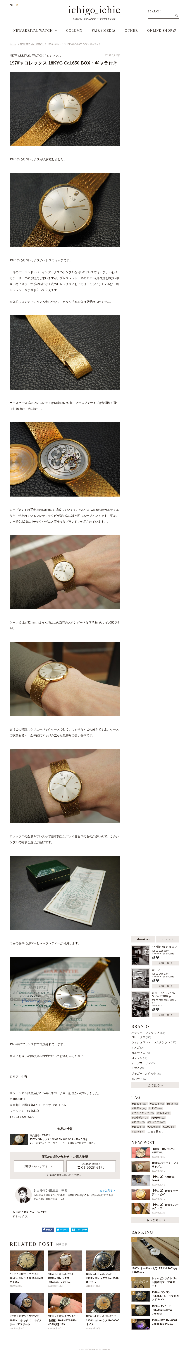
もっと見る (106, 1190)
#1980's (158, 1117)
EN (11, 5)
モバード (139, 1078)
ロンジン (139, 1057)
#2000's (153, 1126)
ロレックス (54, 55)
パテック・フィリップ (148, 1032)
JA (16, 5)
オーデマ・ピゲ (143, 1063)
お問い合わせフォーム (39, 1166)
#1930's (155, 1108)
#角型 (172, 1103)
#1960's (139, 1108)
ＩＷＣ (137, 1068)
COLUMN (74, 30)
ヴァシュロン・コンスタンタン (153, 1042)
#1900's (169, 1126)
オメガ (137, 1047)
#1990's (138, 1126)
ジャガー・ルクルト (146, 1073)
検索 (176, 15)
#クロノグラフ (143, 1113)
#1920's (138, 1122)
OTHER (131, 30)
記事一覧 (164, 963)
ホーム (13, 44)
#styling (138, 1131)
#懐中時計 (140, 1117)
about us (143, 939)
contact (168, 939)
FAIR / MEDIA (104, 30)
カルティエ (140, 1052)
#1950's (157, 1103)
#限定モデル (156, 1122)
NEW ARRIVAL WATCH (33, 30)
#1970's (163, 1113)
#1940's (139, 1103)
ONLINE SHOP (159, 30)
